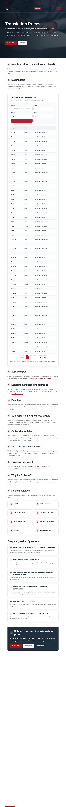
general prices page (17, 394)
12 (40, 357)
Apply (22, 120)
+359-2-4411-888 (11, 2)
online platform (35, 466)
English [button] (57, 2)
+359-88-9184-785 (24, 2)
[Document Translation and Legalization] (11, 8)
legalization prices (45, 378)
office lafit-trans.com (38, 2)
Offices (22, 43)
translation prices (33, 378)
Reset (44, 120)
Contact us (28, 645)
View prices (40, 645)
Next (45, 357)
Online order (37, 8)
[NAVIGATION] (59, 8)
